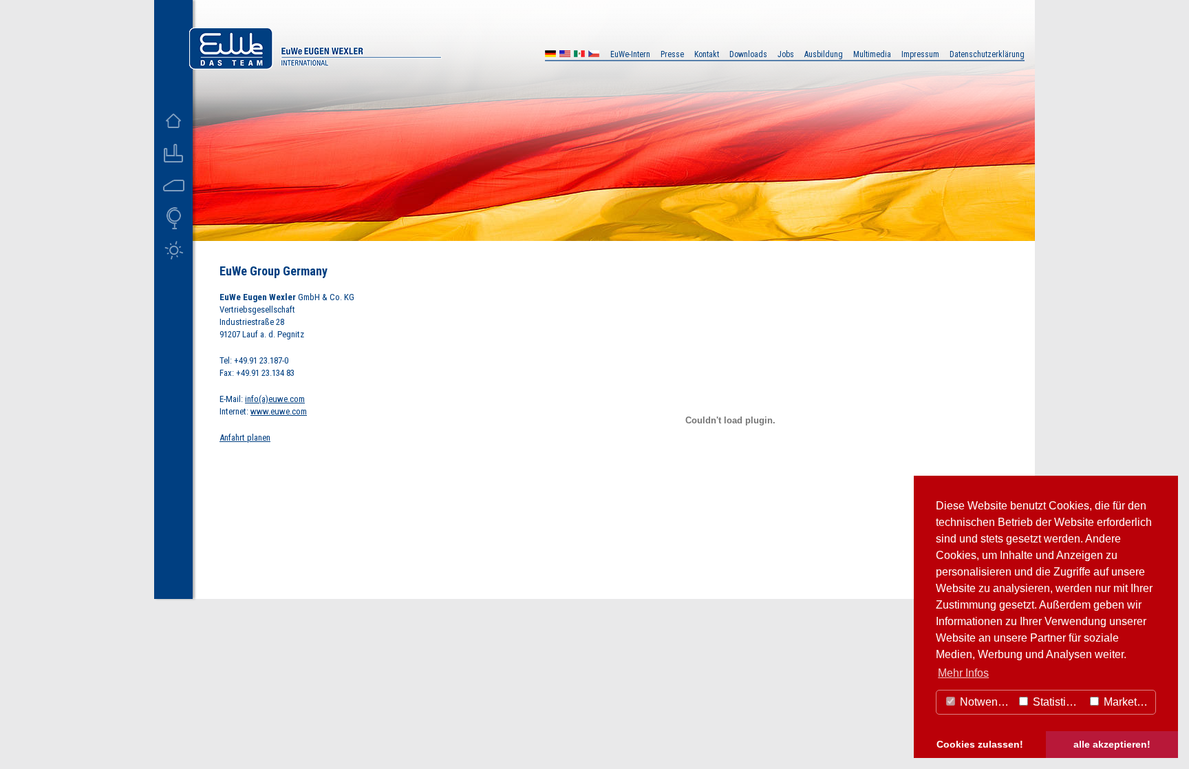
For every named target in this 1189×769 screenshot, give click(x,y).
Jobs (786, 54)
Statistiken (1057, 702)
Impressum (920, 54)
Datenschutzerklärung (987, 54)
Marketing (1126, 702)
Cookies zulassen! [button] (979, 744)
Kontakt (706, 54)
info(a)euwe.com (275, 399)
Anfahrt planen (244, 437)
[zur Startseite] (315, 65)
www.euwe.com (278, 411)
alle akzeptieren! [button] (1111, 744)
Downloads (748, 54)
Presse (672, 54)
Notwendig (985, 702)
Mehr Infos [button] (963, 673)
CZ (593, 55)
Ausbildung (823, 54)
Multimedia (872, 54)
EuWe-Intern (630, 54)
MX (579, 55)
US (564, 55)
